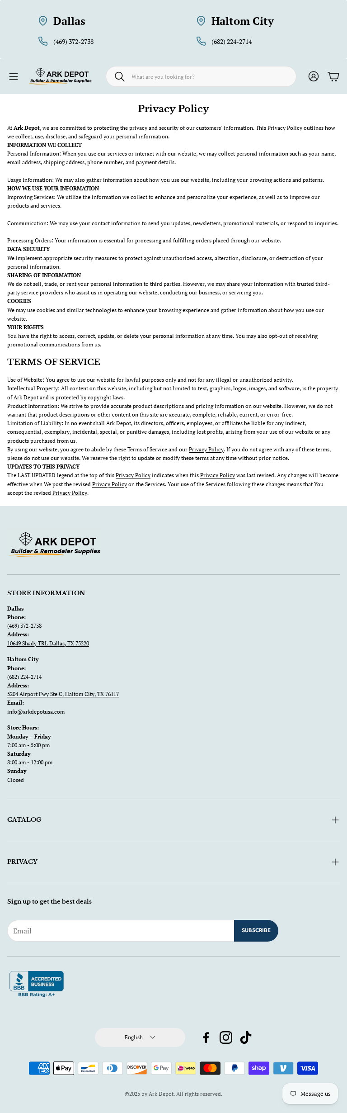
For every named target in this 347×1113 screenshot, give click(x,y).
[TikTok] (245, 1037)
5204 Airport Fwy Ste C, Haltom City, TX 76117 (63, 694)
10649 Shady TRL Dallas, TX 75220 (48, 643)
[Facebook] (206, 1037)
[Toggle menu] (13, 76)
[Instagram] (226, 1037)
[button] (201, 76)
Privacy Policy (206, 449)
